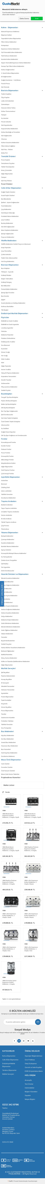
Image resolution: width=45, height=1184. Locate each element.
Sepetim (28, 1095)
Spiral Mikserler (6, 588)
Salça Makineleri (6, 616)
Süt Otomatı (5, 87)
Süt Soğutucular (6, 135)
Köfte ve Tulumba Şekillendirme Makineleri (15, 661)
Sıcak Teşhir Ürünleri (8, 195)
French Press (5, 83)
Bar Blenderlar (6, 199)
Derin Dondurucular (7, 571)
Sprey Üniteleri (6, 550)
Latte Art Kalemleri (7, 101)
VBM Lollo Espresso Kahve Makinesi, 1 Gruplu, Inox (31, 948)
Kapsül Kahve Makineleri (9, 129)
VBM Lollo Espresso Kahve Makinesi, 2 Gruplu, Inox (9, 948)
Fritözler (4, 331)
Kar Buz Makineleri (7, 739)
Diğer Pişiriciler (6, 366)
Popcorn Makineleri (7, 237)
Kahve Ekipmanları (8, 1056)
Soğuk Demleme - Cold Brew (11, 80)
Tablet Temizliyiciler (7, 167)
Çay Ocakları (5, 220)
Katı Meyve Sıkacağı (8, 213)
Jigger (3, 299)
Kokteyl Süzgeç (6, 282)
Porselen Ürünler (6, 767)
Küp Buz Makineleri (7, 735)
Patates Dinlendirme (8, 338)
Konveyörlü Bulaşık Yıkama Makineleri (13, 553)
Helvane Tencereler (7, 690)
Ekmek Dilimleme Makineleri (10, 627)
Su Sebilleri (5, 428)
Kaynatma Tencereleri (8, 376)
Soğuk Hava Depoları (8, 432)
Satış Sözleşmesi (31, 1063)
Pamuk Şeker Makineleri (9, 289)
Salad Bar (4, 480)
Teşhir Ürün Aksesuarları (9, 258)
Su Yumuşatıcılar (6, 557)
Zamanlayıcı (5, 104)
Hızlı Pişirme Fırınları (8, 470)
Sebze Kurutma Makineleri (10, 613)
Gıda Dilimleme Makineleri (10, 623)
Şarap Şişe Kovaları (7, 292)
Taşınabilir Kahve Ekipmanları (11, 38)
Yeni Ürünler (29, 1084)
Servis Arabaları (6, 515)
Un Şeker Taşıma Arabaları (10, 512)
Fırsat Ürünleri (6, 184)
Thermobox (5, 529)
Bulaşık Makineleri (7, 536)
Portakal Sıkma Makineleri (10, 216)
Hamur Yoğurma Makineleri (10, 585)
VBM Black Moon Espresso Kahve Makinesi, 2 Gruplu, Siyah (32, 815)
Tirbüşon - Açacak (7, 272)
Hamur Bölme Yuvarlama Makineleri (13, 647)
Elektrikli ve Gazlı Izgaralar (10, 324)
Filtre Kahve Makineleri (8, 42)
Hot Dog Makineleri (7, 261)
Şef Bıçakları (5, 672)
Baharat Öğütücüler (7, 651)
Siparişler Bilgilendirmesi (33, 1056)
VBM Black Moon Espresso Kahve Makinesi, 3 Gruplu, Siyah (10, 815)
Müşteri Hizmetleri (31, 1092)
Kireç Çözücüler (6, 170)
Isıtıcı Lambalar (6, 491)
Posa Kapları (5, 160)
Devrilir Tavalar (6, 380)
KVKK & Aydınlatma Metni (34, 1071)
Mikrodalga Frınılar (7, 460)
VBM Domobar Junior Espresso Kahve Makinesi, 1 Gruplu (9, 982)
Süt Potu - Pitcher (7, 149)
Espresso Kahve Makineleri (10, 49)
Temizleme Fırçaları (7, 163)
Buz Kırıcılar (5, 296)
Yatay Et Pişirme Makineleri (10, 373)
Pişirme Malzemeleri (8, 676)
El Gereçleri (5, 683)
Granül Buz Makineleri (8, 742)
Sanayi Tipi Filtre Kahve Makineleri (12, 66)
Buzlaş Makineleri (7, 223)
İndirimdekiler (29, 1088)
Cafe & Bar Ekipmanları (10, 1060)
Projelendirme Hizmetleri (10, 777)
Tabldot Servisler (7, 494)
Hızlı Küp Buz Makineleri (9, 753)
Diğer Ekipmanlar (7, 174)
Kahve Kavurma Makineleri (10, 142)
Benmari (4, 484)
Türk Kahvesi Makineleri (9, 56)
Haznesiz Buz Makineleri (9, 746)
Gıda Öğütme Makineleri (9, 630)
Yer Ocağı (4, 355)
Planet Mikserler (6, 592)
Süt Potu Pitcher (6, 181)
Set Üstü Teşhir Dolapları (9, 418)
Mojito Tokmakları (7, 279)
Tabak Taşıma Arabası (8, 522)
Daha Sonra (24, 18)
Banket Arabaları (7, 505)
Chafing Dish (5, 487)
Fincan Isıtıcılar (6, 122)
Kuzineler (4, 349)
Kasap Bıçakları (6, 679)
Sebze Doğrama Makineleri (10, 609)
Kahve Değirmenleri (7, 70)
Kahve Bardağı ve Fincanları (10, 132)
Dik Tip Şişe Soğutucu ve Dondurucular (14, 435)
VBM (4, 810)
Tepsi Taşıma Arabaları (9, 508)
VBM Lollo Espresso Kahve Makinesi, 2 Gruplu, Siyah (9, 915)
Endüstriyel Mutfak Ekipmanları (8, 1065)
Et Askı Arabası (6, 519)
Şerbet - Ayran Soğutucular (10, 202)
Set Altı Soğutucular (7, 227)
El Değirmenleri (6, 76)
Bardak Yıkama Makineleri (9, 546)
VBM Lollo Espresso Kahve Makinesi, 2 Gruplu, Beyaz (31, 915)
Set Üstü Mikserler (7, 582)
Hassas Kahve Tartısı (8, 108)
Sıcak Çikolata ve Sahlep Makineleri (13, 303)
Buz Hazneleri (6, 749)
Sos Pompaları (6, 728)
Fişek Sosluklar (6, 700)
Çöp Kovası (5, 525)
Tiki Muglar (4, 310)
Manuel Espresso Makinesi (10, 31)
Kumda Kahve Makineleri (9, 59)
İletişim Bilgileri (30, 1099)
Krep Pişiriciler (6, 247)
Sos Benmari (5, 345)
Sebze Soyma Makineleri (9, 606)
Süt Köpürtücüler (6, 125)
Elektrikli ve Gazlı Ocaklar (9, 321)
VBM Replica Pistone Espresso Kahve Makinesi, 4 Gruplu (9, 882)
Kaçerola (4, 704)
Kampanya (5, 45)
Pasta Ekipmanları (7, 697)
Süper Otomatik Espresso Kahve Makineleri (15, 63)
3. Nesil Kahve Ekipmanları (10, 73)
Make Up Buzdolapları (8, 404)
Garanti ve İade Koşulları (33, 1067)
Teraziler (4, 637)
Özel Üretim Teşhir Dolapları (10, 421)
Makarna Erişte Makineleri (9, 620)
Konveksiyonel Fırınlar (8, 442)
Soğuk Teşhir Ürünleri (8, 192)
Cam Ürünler (5, 764)
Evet (36, 18)
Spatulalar (4, 693)
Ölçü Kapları (5, 97)
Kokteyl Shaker (6, 275)
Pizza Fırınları (5, 453)
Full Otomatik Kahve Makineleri (11, 52)
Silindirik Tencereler (7, 686)
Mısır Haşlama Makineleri (9, 230)
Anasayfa (28, 1080)
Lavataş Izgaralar (7, 328)
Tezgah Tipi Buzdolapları (9, 397)
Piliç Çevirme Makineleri (9, 387)
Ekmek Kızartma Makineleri (10, 578)
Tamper (3, 115)
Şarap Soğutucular (7, 233)
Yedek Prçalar (5, 390)
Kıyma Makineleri (7, 602)
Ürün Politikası (30, 1060)
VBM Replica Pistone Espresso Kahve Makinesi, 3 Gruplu (31, 848)
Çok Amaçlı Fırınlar (7, 473)
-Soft (10, 1181)
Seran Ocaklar (6, 369)
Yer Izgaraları (5, 567)
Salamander (5, 383)
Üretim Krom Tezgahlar (9, 560)
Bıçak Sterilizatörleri (8, 640)
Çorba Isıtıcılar (6, 254)
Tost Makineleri (6, 206)
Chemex (4, 139)
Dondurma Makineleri (8, 498)
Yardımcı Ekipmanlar (9, 1070)
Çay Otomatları (6, 251)
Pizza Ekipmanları (7, 710)
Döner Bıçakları (6, 707)
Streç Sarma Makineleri (9, 658)
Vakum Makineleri (7, 634)
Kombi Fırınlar (5, 446)
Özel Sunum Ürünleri (8, 771)
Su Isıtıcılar (4, 118)
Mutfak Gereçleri (8, 1074)
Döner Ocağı (5, 352)
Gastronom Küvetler (8, 717)
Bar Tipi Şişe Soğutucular (9, 411)
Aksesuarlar (5, 425)
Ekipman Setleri (6, 35)
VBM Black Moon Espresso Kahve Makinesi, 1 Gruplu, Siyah (10, 848)
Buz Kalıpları (5, 268)
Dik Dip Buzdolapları (8, 408)
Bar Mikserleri (5, 286)
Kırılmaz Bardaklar (7, 306)
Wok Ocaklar (5, 359)
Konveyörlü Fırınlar (7, 456)
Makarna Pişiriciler (7, 335)
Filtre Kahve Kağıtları (8, 146)
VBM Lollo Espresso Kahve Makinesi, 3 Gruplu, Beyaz (31, 882)
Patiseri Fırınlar (6, 449)
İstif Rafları (4, 564)
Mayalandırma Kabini (8, 463)
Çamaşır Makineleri (7, 539)
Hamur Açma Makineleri (9, 595)
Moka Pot (4, 153)
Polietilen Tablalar (7, 721)
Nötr (2, 362)
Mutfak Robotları (6, 654)
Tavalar (3, 714)
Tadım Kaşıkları (6, 94)
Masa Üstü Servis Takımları (10, 774)
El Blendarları (5, 599)
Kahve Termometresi (8, 111)
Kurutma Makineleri (7, 543)
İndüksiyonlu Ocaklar (8, 342)
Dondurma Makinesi (8, 756)
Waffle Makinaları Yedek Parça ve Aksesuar (16, 244)
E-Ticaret (15, 1181)
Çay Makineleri (6, 209)
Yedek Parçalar (6, 644)
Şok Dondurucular (7, 414)
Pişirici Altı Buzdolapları (9, 401)
